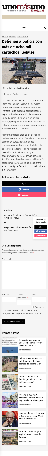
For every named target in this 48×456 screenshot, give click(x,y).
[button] (45, 28)
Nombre (6, 294)
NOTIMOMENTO (22, 36)
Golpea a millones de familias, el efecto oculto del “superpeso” (30, 379)
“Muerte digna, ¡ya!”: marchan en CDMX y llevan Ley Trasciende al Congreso (31, 398)
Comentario (7, 259)
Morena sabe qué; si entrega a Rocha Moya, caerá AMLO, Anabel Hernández (31, 416)
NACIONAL (12, 36)
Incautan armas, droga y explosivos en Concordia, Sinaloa (30, 434)
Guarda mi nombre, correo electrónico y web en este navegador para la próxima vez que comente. (23, 310)
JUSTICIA (5, 36)
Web (34, 294)
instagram (25, 195)
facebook (25, 189)
